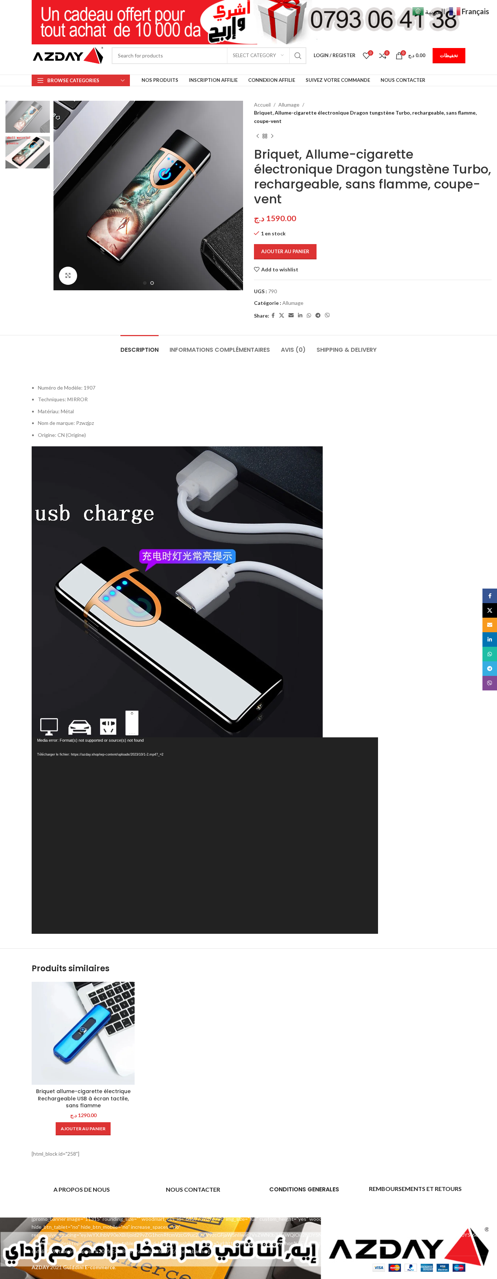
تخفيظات (449, 55)
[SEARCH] (298, 55)
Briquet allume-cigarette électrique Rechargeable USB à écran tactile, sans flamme (83, 1098)
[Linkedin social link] (300, 315)
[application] (205, 835)
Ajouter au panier (285, 251)
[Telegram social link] (318, 315)
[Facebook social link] (273, 315)
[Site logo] (68, 55)
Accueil (262, 104)
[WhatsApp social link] (309, 315)
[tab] (139, 346)
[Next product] (272, 136)
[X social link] (281, 315)
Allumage (288, 104)
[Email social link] (291, 315)
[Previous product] (257, 136)
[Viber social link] (327, 315)
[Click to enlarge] (68, 276)
